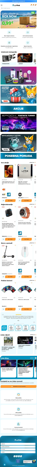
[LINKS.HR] (4, 464)
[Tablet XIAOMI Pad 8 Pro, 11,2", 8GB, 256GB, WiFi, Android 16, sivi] (8, 183)
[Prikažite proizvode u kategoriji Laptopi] (25, 59)
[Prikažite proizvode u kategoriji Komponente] (8, 59)
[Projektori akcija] (18, 19)
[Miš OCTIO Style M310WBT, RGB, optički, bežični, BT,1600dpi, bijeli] (25, 262)
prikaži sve (32, 162)
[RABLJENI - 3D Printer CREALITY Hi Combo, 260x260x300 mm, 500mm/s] (25, 183)
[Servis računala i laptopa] (18, 143)
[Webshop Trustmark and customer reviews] (18, 461)
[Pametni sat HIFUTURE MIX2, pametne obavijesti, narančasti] (25, 223)
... (18, 319)
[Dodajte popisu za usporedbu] (3, 200)
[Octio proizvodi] (18, 76)
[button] (13, 323)
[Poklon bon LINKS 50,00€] (8, 296)
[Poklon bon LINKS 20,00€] (25, 296)
